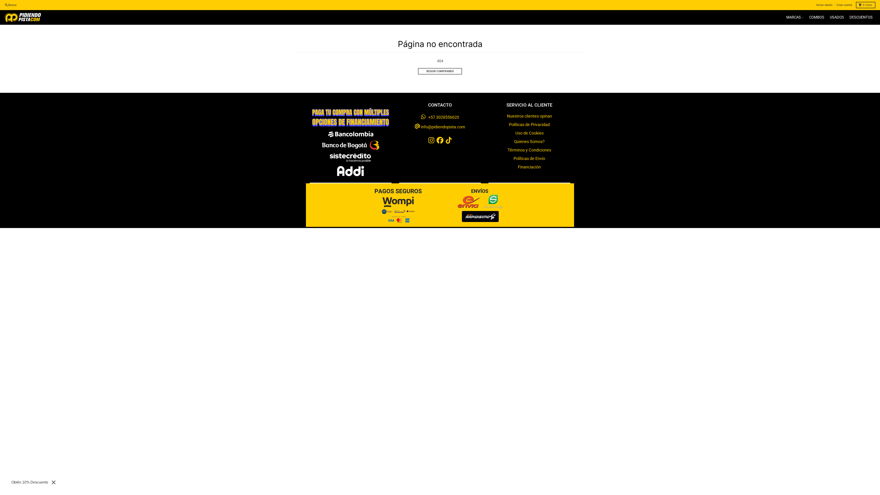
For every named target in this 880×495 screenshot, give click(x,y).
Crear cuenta (844, 5)
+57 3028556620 (442, 117)
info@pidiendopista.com (442, 126)
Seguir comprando (440, 71)
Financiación (529, 167)
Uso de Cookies (529, 133)
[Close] (53, 482)
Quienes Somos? (529, 141)
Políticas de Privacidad (529, 124)
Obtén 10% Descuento (29, 482)
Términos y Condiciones (529, 150)
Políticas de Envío (529, 158)
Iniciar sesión (824, 5)
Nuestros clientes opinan (529, 116)
